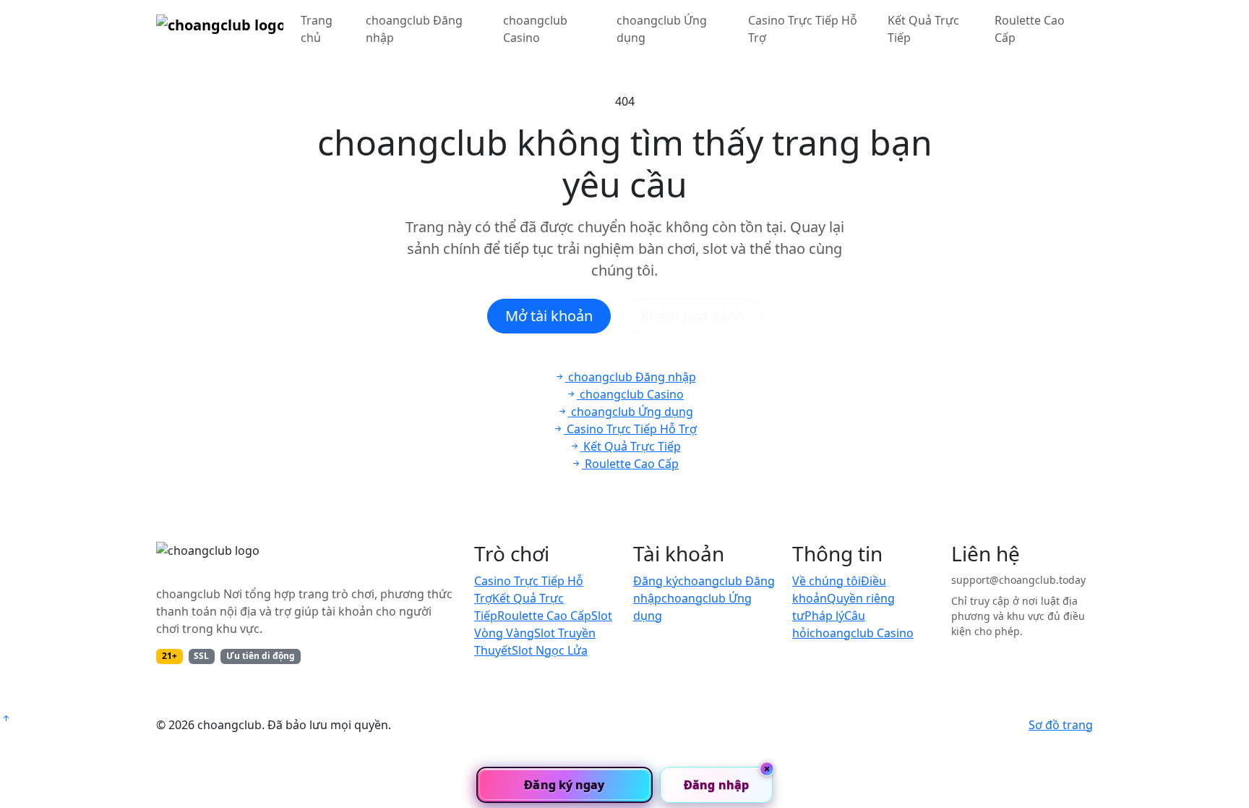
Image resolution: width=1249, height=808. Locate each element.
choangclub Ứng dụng (662, 29)
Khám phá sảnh (692, 316)
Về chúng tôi (826, 581)
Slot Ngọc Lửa (550, 650)
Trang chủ (316, 29)
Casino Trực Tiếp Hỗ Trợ (802, 29)
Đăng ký (655, 581)
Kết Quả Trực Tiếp (923, 29)
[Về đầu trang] (6, 718)
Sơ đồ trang (1061, 725)
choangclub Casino (535, 29)
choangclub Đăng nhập (414, 29)
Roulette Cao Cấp (1030, 29)
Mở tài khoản (549, 316)
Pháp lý (824, 616)
